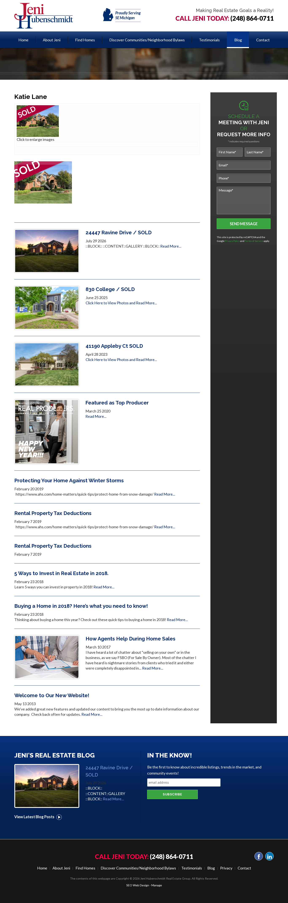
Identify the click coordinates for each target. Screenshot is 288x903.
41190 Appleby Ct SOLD (114, 346)
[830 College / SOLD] (46, 307)
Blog (238, 40)
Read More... (170, 246)
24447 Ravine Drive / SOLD (119, 232)
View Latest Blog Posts (38, 816)
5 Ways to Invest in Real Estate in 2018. (61, 573)
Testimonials (209, 40)
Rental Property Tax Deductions (53, 513)
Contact (263, 40)
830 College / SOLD (110, 289)
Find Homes (85, 40)
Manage (156, 885)
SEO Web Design (137, 885)
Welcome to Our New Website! (51, 695)
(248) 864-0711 (252, 18)
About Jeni (52, 40)
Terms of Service (254, 241)
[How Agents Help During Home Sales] (46, 656)
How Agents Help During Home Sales (130, 639)
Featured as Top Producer (117, 403)
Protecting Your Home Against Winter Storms (69, 480)
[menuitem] (23, 39)
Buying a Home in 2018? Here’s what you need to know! (81, 606)
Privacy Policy (232, 241)
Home (23, 40)
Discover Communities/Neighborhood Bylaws (147, 40)
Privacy (226, 868)
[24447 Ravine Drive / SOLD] (46, 250)
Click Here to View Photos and (111, 303)
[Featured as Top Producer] (46, 431)
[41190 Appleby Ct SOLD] (46, 364)
